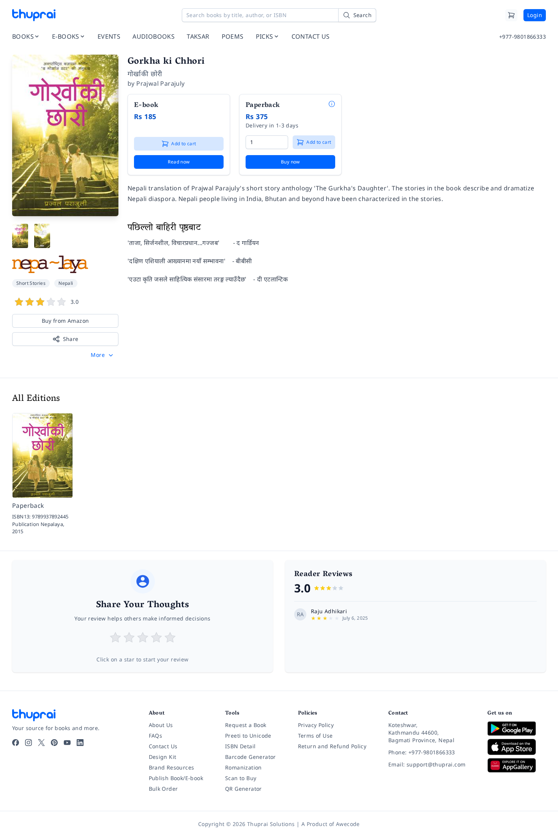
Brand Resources (171, 767)
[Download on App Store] (516, 747)
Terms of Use (315, 735)
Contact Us (163, 746)
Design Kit (163, 756)
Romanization (243, 767)
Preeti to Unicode (248, 735)
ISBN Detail (240, 746)
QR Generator (243, 788)
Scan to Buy (240, 778)
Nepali (65, 283)
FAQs (155, 735)
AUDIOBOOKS (153, 36)
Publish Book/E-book (176, 778)
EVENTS (109, 36)
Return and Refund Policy (332, 746)
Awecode (348, 824)
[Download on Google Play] (516, 728)
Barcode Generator (250, 756)
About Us (161, 725)
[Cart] (511, 15)
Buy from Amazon (65, 320)
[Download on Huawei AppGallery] (516, 765)
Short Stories (31, 283)
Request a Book (245, 725)
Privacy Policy (316, 725)
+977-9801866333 (522, 36)
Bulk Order (163, 788)
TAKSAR (198, 36)
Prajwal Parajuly (160, 83)
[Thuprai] (33, 15)
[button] (102, 355)
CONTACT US (311, 36)
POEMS (233, 36)
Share (71, 338)
